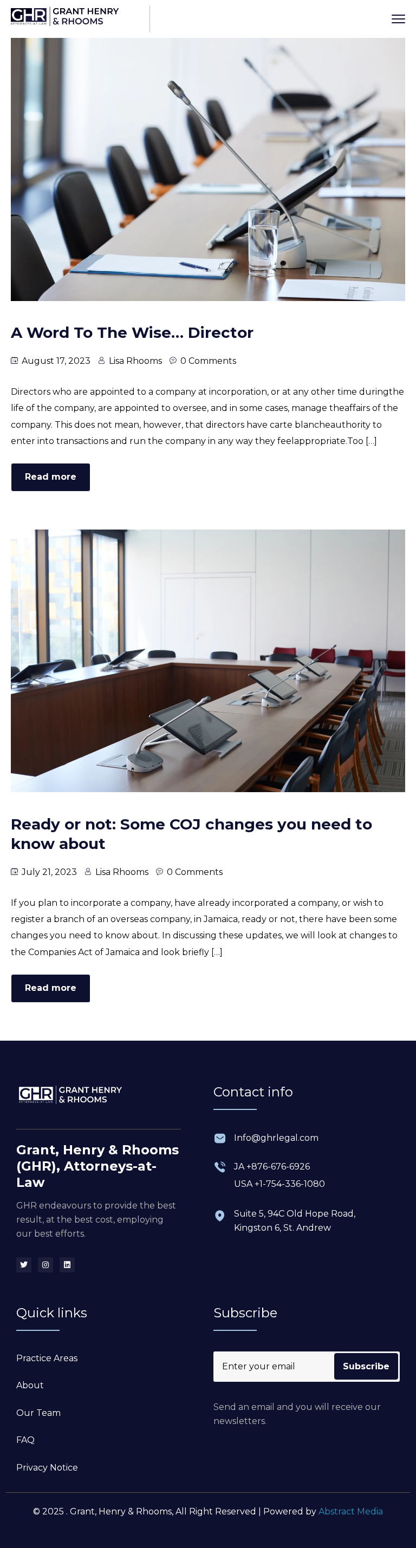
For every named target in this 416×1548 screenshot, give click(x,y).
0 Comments (208, 361)
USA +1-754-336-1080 (279, 1184)
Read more (50, 477)
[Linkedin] (67, 1264)
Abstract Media (350, 1511)
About (30, 1385)
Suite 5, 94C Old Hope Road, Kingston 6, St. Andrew (294, 1221)
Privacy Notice (47, 1467)
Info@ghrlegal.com (276, 1138)
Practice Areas (46, 1358)
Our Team (38, 1413)
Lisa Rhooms (135, 361)
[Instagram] (45, 1264)
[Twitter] (23, 1264)
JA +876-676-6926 (272, 1166)
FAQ (25, 1440)
